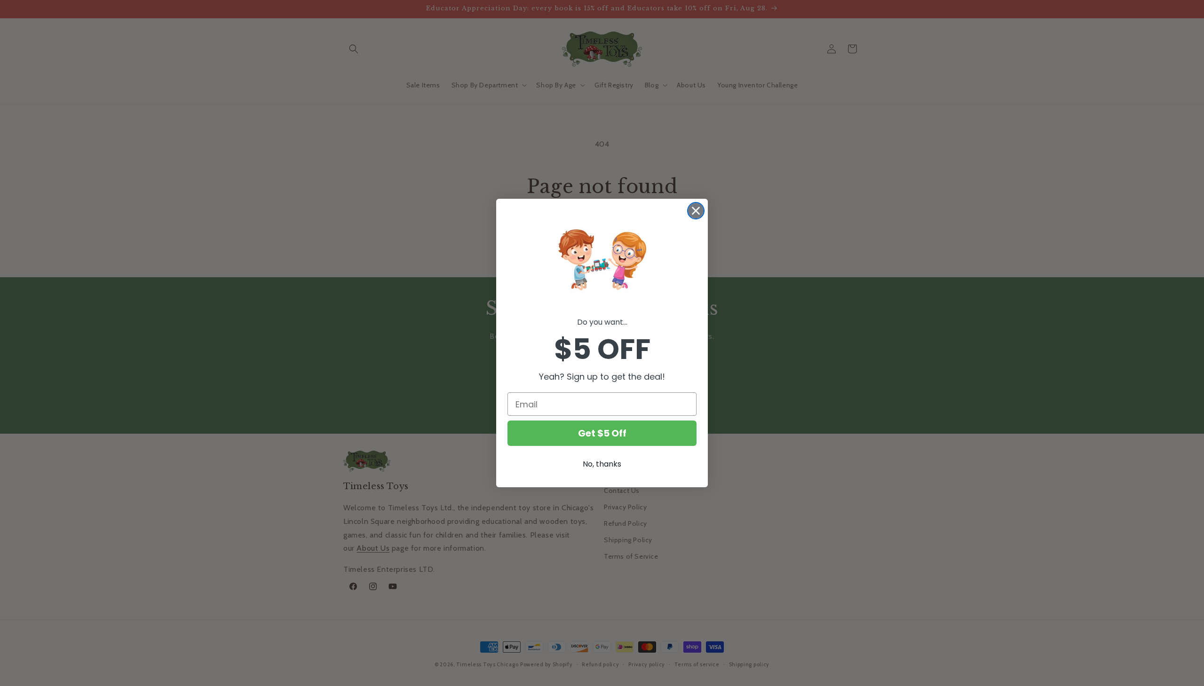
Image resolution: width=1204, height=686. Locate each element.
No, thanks (602, 464)
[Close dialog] (696, 211)
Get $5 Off (602, 433)
